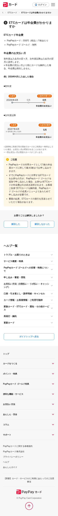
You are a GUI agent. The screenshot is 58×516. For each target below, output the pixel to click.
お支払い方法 (9, 404)
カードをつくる (10, 363)
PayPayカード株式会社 (13, 451)
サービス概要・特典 (13, 261)
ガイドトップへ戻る (29, 336)
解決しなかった (42, 224)
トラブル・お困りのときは (17, 254)
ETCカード (12, 13)
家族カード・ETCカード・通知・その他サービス (26, 308)
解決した (15, 224)
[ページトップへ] (29, 506)
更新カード (9, 322)
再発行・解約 (10, 316)
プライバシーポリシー (13, 457)
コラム (6, 424)
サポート (7, 435)
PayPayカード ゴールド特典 (16, 384)
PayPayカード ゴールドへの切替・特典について (26, 269)
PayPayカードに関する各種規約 (17, 446)
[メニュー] (53, 4)
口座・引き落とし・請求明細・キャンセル (24, 293)
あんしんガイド (10, 467)
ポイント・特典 (10, 374)
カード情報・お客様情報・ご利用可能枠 (23, 300)
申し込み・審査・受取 (14, 277)
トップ (6, 354)
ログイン (42, 4)
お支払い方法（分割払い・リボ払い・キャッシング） (26, 285)
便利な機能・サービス (13, 394)
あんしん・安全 (10, 414)
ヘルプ (8, 245)
